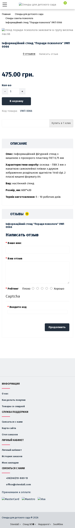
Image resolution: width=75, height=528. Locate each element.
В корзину (16, 101)
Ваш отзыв (15, 258)
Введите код (18, 307)
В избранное (4, 63)
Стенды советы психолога (19, 18)
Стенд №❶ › (29, 524)
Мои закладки (10, 462)
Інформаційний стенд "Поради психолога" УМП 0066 (33, 22)
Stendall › (15, 524)
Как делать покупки (13, 400)
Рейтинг (13, 288)
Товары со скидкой (13, 406)
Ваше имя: (14, 243)
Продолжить (57, 327)
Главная (6, 14)
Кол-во (6, 85)
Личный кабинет (12, 450)
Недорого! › (44, 524)
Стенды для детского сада (29, 14)
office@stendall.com (18, 484)
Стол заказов (10, 434)
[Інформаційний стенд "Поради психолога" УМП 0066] (37, 32)
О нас (5, 393)
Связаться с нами (12, 421)
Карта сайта (9, 428)
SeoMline (58, 524)
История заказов (12, 456)
